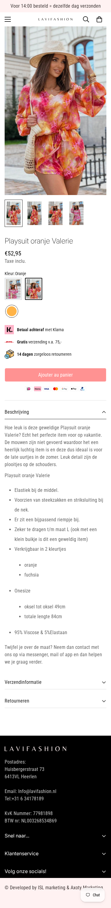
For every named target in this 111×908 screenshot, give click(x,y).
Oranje (12, 311)
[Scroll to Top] (100, 875)
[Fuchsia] (13, 289)
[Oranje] (33, 289)
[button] (99, 19)
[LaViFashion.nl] (55, 19)
